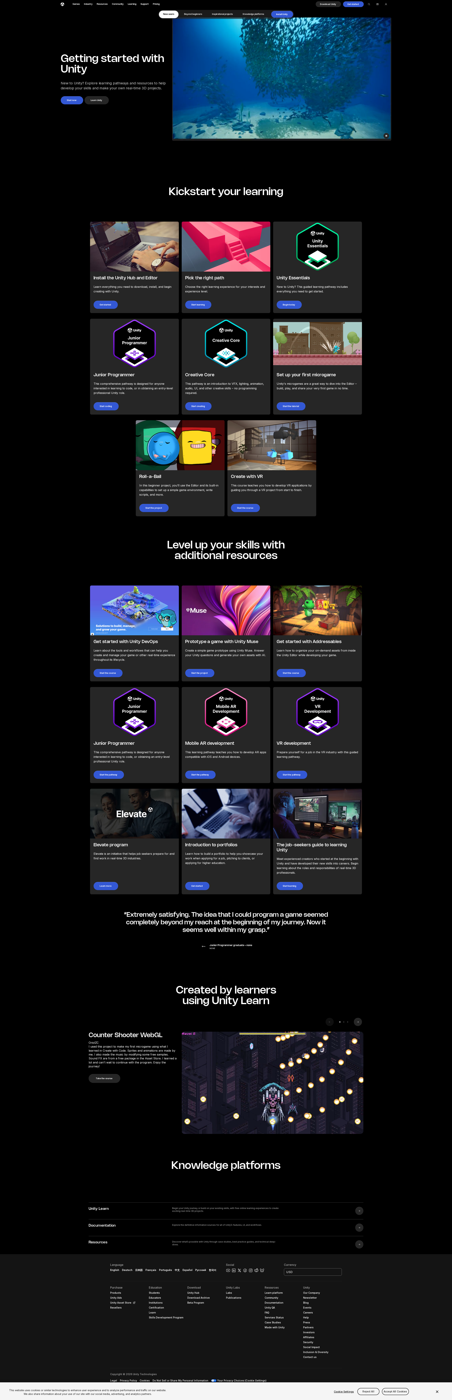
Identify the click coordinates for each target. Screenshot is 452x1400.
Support (145, 4)
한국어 (212, 1269)
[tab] (169, 14)
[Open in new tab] (133, 1302)
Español (187, 1269)
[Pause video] (386, 136)
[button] (328, 4)
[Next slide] (358, 1022)
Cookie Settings (344, 1391)
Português (165, 1269)
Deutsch (127, 1269)
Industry (88, 4)
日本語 (139, 1269)
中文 (177, 1269)
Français (150, 1269)
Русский (200, 1269)
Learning (132, 4)
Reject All (368, 1391)
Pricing (156, 4)
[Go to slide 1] (340, 1022)
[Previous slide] (330, 1022)
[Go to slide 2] (344, 1022)
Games (76, 4)
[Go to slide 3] (348, 1022)
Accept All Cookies (395, 1391)
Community (118, 4)
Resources (102, 4)
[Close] (437, 1392)
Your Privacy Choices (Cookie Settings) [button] (241, 1380)
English (114, 1269)
